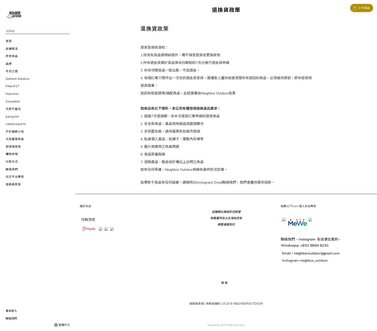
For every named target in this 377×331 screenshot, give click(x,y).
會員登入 (11, 310)
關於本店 (85, 206)
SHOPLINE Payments (233, 325)
